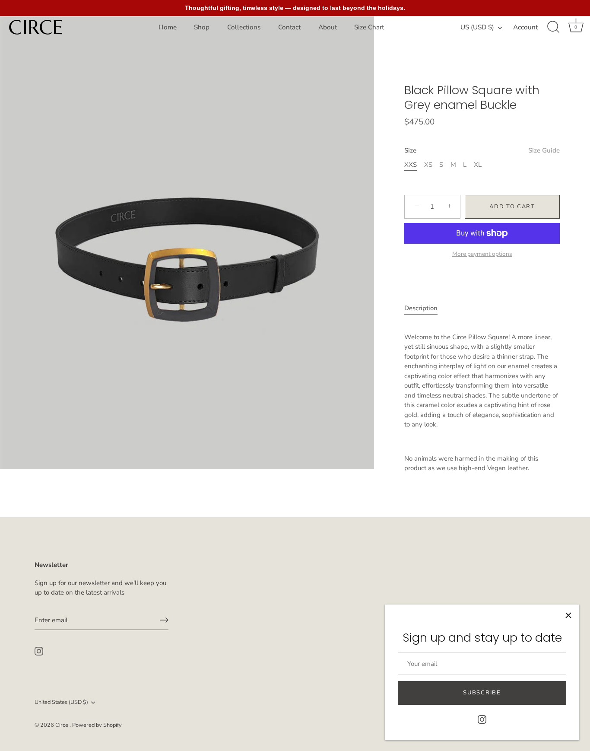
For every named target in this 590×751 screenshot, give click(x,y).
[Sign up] (164, 620)
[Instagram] (482, 719)
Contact (289, 27)
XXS (410, 165)
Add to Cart (512, 206)
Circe (62, 725)
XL (478, 165)
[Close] (568, 615)
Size (482, 150)
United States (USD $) (61, 702)
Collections (243, 27)
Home (168, 27)
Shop (201, 27)
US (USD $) (477, 27)
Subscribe (482, 693)
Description (421, 308)
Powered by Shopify (97, 725)
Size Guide (544, 150)
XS (428, 165)
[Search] (553, 27)
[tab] (425, 308)
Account (525, 27)
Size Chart (369, 27)
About (327, 27)
